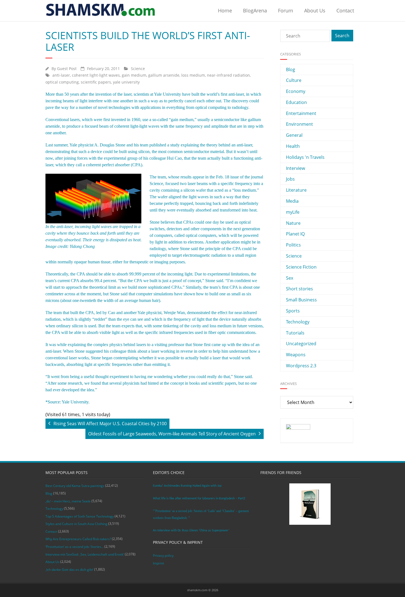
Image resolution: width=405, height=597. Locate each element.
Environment (299, 124)
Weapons (296, 355)
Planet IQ (295, 234)
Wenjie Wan (174, 312)
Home (225, 10)
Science (138, 68)
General (294, 135)
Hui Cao (174, 158)
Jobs (290, 179)
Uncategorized (301, 344)
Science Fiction (301, 267)
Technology (297, 322)
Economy (295, 91)
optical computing (62, 82)
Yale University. (76, 402)
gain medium (134, 75)
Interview (295, 168)
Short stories (299, 289)
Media (292, 201)
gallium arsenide (163, 75)
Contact (345, 10)
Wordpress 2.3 (301, 366)
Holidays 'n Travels (305, 157)
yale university (126, 82)
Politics (293, 245)
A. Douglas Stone (109, 145)
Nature (293, 223)
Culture (293, 80)
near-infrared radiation (228, 75)
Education (296, 102)
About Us (314, 10)
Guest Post (67, 68)
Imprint (158, 563)
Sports (293, 311)
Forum (285, 10)
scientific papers (96, 82)
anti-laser (61, 75)
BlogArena (255, 10)
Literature (296, 190)
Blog (290, 69)
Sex (289, 278)
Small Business (301, 300)
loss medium (193, 75)
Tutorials (295, 333)
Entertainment (301, 113)
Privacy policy (163, 555)
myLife (292, 212)
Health (293, 146)
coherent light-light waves (96, 75)
